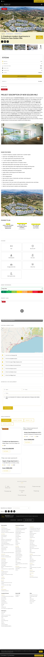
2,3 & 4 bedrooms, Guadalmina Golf (7, 608)
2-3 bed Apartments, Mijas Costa (35, 528)
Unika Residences (18, 550)
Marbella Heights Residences (20, 532)
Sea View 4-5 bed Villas (5, 555)
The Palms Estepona (19, 554)
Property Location (7, 424)
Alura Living (31, 559)
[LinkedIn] (11, 511)
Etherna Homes (3, 548)
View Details (5, 451)
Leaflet (36, 352)
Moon (2, 587)
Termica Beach (32, 564)
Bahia (30, 551)
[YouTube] (14, 511)
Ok (40, 651)
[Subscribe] (28, 508)
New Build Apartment (9, 33)
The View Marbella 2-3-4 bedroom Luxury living (21, 568)
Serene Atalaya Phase (4, 620)
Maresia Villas (32, 534)
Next (42, 19)
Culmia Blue (3, 600)
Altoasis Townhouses (19, 555)
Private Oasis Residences (5, 543)
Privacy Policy (32, 601)
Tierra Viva (3, 619)
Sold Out (3, 33)
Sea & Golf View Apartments (34, 548)
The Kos (2, 613)
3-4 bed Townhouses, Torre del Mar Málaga (35, 568)
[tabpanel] (22, 311)
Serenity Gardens (18, 559)
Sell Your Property (32, 600)
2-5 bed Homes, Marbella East (20, 529)
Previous (2, 19)
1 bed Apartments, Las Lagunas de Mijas (7, 568)
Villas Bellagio (3, 565)
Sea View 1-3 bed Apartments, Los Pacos (6, 567)
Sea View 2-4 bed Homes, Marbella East (7, 532)
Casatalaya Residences (5, 590)
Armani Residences (4, 528)
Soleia (2, 617)
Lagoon (31, 557)
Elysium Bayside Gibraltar (34, 577)
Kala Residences (3, 563)
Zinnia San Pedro (18, 533)
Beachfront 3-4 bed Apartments (6, 539)
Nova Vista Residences (33, 545)
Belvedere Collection (33, 533)
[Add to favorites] (2, 42)
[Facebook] (6, 511)
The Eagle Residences (4, 571)
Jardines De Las (32, 537)
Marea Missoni (32, 561)
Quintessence (18, 543)
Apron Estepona (3, 536)
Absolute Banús (3, 601)
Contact (31, 603)
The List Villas (3, 597)
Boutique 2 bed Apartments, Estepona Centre (7, 545)
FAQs (30, 597)
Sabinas (2, 621)
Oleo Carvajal (3, 561)
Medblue (17, 541)
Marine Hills (17, 547)
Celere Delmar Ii (32, 544)
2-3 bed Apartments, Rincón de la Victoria (6, 583)
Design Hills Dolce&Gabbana (5, 529)
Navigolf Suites (32, 540)
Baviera (2, 581)
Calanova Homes (4, 573)
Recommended (6, 420)
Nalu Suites (3, 578)
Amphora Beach (32, 571)
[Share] (8, 42)
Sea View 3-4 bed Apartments (6, 540)
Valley (31, 549)
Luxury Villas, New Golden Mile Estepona (7, 552)
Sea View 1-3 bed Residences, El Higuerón (35, 531)
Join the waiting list (22, 76)
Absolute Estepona (33, 560)
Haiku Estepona (18, 552)
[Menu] (41, 4)
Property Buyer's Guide (33, 596)
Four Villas (17, 537)
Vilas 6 (2, 605)
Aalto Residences (18, 539)
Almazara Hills (3, 607)
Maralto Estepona (18, 551)
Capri (16, 561)
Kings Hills (3, 623)
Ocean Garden (3, 559)
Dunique (17, 544)
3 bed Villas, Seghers (4, 547)
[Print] (5, 42)
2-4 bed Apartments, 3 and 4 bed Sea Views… (21, 564)
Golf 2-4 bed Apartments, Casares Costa (35, 556)
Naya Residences (18, 548)
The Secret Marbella (4, 624)
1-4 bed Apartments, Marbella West (21, 528)
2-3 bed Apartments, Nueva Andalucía (7, 596)
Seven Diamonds (4, 535)
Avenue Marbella (18, 536)
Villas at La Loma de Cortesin (6, 615)
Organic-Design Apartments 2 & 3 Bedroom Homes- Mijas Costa (19, 461)
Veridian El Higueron (4, 562)
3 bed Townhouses (4, 542)
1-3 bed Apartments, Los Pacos (35, 529)
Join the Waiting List (39, 655)
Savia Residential (32, 552)
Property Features (17, 420)
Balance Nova (32, 547)
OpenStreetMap (39, 352)
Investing (17, 596)
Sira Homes (17, 535)
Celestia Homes (3, 549)
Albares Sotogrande (4, 616)
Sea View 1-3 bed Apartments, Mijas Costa (7, 575)
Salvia (16, 540)
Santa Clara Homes (4, 603)
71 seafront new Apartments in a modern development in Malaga (19, 441)
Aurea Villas (3, 612)
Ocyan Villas (17, 558)
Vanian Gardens (18, 562)
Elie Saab (2, 604)
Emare (2, 551)
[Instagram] (9, 511)
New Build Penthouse (18, 33)
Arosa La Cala (32, 541)
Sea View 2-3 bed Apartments (6, 556)
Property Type (29, 420)
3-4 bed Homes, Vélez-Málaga (6, 584)
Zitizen (31, 566)
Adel (30, 574)
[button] (22, 338)
